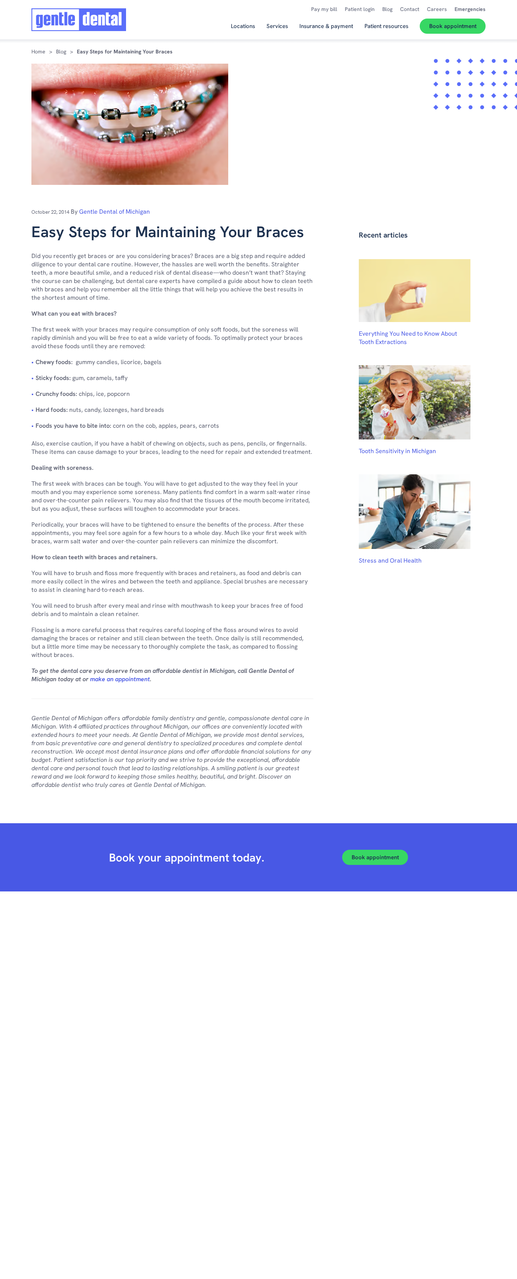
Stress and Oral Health (390, 560)
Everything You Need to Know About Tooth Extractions (408, 338)
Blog (61, 51)
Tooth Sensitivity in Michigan (397, 451)
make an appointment (120, 679)
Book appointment (375, 857)
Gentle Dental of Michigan (114, 212)
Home (38, 51)
